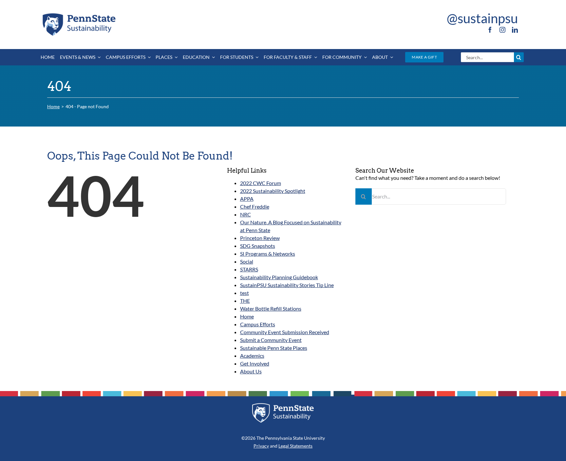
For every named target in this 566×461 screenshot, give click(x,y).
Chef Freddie (254, 206)
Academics (252, 355)
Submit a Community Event (271, 340)
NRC (245, 214)
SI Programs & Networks (267, 253)
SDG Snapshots (257, 246)
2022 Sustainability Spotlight (272, 191)
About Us (251, 371)
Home (247, 316)
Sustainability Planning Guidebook (279, 277)
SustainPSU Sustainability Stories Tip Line (287, 285)
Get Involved (254, 363)
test (244, 293)
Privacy (261, 446)
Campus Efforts (257, 324)
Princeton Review (260, 238)
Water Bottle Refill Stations (270, 308)
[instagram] (502, 30)
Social (246, 261)
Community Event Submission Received (284, 332)
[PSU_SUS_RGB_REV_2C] (283, 405)
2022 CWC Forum (260, 183)
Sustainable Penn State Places (273, 348)
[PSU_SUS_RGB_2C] (78, 14)
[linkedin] (515, 30)
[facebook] (490, 30)
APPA (247, 199)
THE (245, 301)
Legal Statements (295, 446)
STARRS (249, 269)
